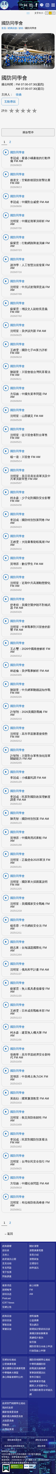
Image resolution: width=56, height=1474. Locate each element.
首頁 (3, 28)
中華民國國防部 (37, 1364)
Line (42, 5)
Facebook (36, 5)
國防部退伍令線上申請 (40, 1346)
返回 (10, 1233)
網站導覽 (41, 1446)
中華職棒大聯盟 (10, 1372)
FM (31, 1289)
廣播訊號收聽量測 (38, 1333)
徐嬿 (19, 94)
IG (47, 5)
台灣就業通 (8, 1429)
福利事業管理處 (37, 1381)
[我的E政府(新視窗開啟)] (6, 1468)
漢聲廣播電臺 (4, 5)
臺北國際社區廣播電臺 (13, 1368)
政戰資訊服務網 (37, 1368)
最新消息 (6, 1285)
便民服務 (34, 1316)
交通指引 (34, 1263)
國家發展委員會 (10, 1412)
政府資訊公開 (9, 1259)
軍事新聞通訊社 (37, 1372)
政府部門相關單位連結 (13, 1403)
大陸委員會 (8, 1420)
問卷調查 (6, 1276)
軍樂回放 (6, 1329)
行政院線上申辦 (37, 1350)
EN (21, 5)
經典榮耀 (6, 1246)
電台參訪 (34, 1324)
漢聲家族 (34, 1259)
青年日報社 (35, 1377)
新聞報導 (6, 1289)
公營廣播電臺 (9, 1364)
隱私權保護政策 (14, 1440)
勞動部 (5, 1425)
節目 (21, 28)
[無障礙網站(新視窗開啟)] (16, 1466)
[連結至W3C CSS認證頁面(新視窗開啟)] (30, 1466)
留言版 (32, 1342)
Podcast (6, 1298)
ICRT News (8, 1302)
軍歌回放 (6, 1324)
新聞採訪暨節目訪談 (39, 1329)
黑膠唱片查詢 (36, 1337)
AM (31, 1294)
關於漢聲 (34, 1246)
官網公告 (6, 1307)
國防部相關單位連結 (39, 1359)
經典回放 (31, 5)
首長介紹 (34, 1254)
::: (28, 13)
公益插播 (34, 1320)
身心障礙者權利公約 (12, 1377)
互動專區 (10, 101)
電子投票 (6, 1272)
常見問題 (6, 1268)
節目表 (5, 1250)
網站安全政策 (41, 1440)
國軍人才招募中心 (38, 1385)
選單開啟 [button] (53, 5)
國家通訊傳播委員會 (12, 1416)
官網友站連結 (9, 1359)
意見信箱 (6, 1263)
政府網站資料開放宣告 (14, 1446)
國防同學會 (30, 28)
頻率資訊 (34, 1268)
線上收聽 (25, 5)
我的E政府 (7, 1407)
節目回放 (6, 1320)
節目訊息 (6, 1294)
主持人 (5, 1254)
